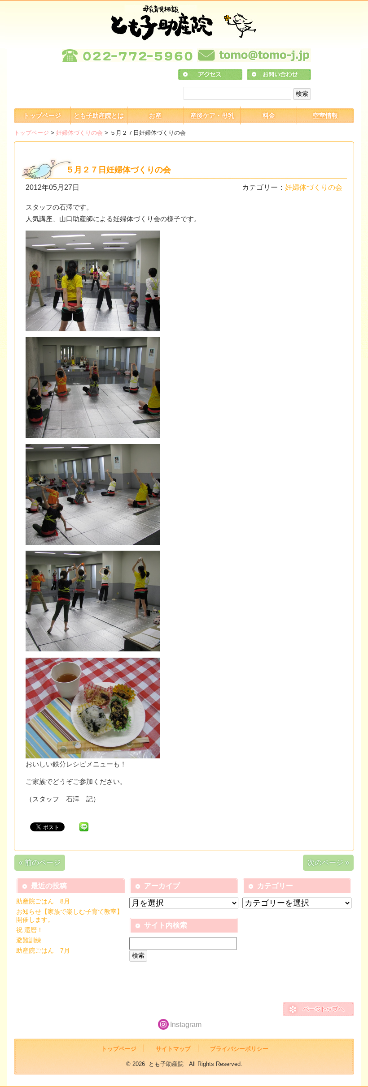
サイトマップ (173, 1048)
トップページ (42, 115)
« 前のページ (40, 862)
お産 (155, 115)
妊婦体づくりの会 (79, 132)
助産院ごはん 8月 (43, 901)
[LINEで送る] (83, 826)
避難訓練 (28, 940)
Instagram (186, 1024)
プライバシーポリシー (239, 1048)
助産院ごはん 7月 (43, 950)
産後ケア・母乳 (212, 115)
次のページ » (328, 862)
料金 (269, 115)
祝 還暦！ (29, 929)
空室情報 (325, 115)
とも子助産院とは (99, 115)
